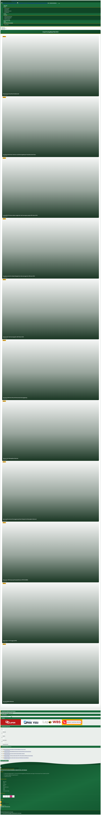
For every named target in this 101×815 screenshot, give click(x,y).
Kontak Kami (6, 12)
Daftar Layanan (7, 18)
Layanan (4, 784)
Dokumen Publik (7, 20)
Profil (4, 783)
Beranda (4, 781)
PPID (4, 789)
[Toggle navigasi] (59, 3)
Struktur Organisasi (7, 10)
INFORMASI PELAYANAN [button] (8, 22)
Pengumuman (6, 787)
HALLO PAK (6, 24)
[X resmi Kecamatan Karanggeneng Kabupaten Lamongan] (8, 797)
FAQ (4, 788)
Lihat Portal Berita (4, 760)
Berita (4, 785)
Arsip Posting (4, 28)
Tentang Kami (6, 8)
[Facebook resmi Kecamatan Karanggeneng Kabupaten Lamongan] (6, 797)
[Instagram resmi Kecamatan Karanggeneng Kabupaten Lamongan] (11, 797)
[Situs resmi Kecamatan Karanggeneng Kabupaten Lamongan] (1, 797)
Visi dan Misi (6, 9)
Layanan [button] (5, 14)
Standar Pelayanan (7, 17)
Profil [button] (5, 6)
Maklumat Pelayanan (8, 16)
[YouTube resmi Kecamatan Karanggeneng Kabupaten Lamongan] (13, 797)
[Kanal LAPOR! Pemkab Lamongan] (4, 797)
